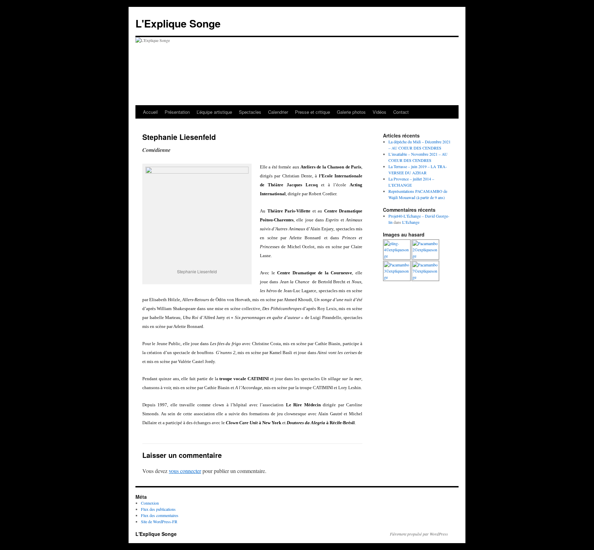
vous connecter (185, 470)
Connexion (150, 503)
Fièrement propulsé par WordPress (419, 534)
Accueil (150, 112)
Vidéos (379, 112)
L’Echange (410, 222)
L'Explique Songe (178, 23)
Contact (401, 112)
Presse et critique (312, 112)
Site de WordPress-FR (159, 521)
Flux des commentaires (159, 515)
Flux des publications (158, 509)
